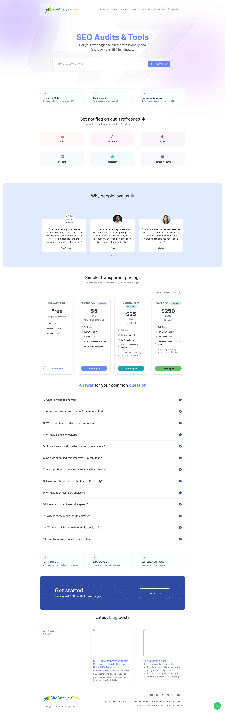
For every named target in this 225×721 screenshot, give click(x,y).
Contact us (145, 9)
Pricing (124, 9)
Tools (114, 9)
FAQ (180, 701)
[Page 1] (109, 255)
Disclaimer (177, 705)
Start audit (161, 63)
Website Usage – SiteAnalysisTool (153, 705)
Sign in (160, 9)
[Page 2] (111, 255)
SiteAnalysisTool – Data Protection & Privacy (154, 701)
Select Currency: (164, 292)
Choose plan (57, 368)
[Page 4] (116, 255)
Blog (134, 9)
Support (126, 701)
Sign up (175, 9)
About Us (103, 9)
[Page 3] (113, 255)
